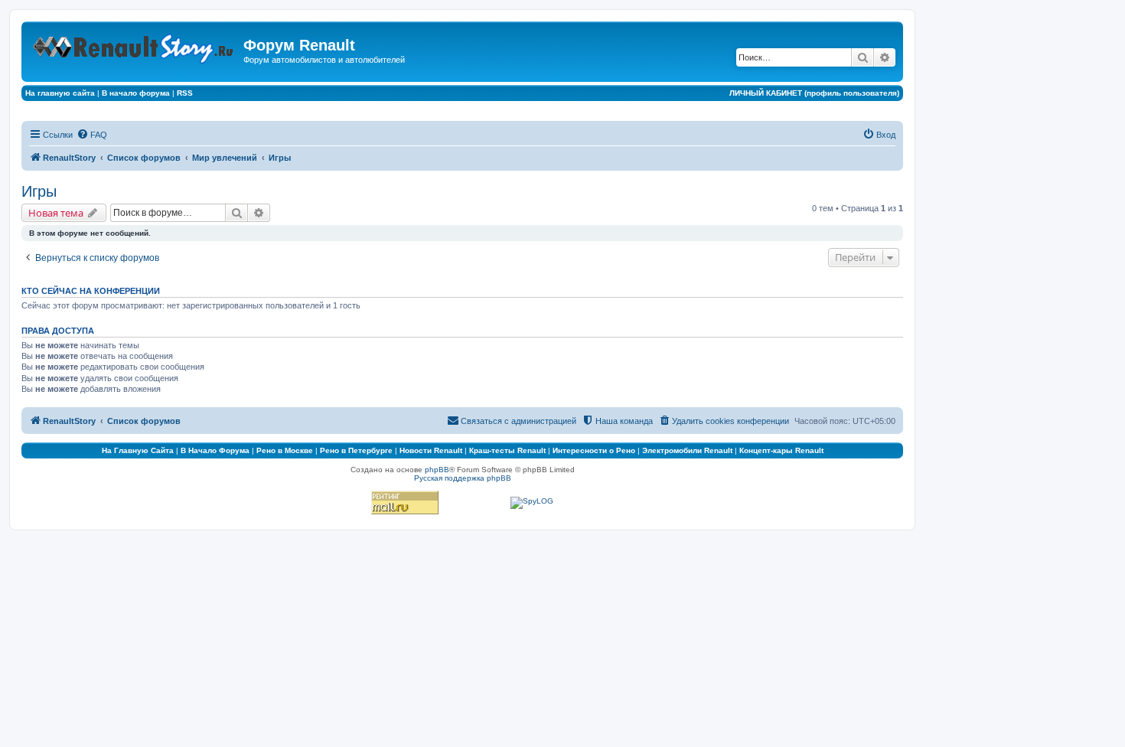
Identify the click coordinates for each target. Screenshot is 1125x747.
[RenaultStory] (134, 45)
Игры (39, 191)
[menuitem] (92, 135)
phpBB (437, 469)
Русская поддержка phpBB (462, 478)
